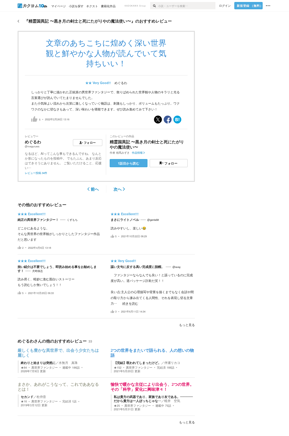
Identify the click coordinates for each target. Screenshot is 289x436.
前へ (95, 189)
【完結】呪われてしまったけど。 (137, 362)
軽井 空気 (172, 400)
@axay (176, 267)
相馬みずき (123, 152)
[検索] (154, 5)
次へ (118, 189)
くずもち (72, 219)
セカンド (27, 396)
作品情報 (137, 152)
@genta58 (153, 219)
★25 (117, 405)
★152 (117, 367)
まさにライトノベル (125, 219)
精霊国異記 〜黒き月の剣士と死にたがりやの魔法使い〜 (147, 144)
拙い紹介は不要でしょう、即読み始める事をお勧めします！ (57, 268)
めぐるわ (120, 82)
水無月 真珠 (68, 362)
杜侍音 (41, 396)
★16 (24, 401)
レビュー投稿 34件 (36, 173)
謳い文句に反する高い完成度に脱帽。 (137, 266)
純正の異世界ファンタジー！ (38, 219)
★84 (24, 367)
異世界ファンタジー (44, 367)
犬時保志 (37, 271)
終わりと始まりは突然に (38, 362)
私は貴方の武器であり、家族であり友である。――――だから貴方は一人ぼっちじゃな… (153, 398)
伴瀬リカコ (172, 362)
